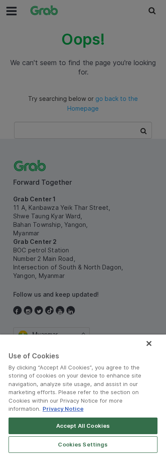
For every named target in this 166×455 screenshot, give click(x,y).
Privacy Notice (63, 408)
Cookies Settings (83, 444)
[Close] (149, 343)
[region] (83, 395)
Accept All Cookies (83, 425)
